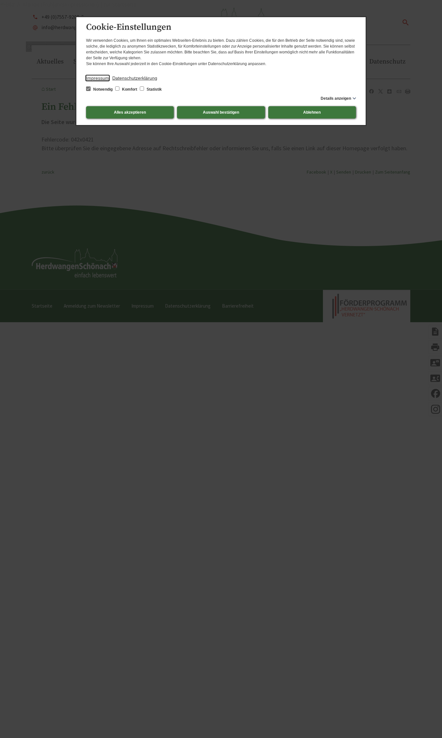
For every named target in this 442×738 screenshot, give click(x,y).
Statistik (154, 89)
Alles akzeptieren (130, 112)
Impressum (97, 78)
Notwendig (103, 89)
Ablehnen (312, 112)
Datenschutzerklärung (134, 78)
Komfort (129, 89)
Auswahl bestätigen (221, 112)
